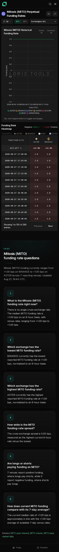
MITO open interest (20, 533)
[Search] (50, 4)
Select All (41, 31)
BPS (17, 21)
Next (50, 226)
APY (25, 21)
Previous (38, 226)
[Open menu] (55, 4)
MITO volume (36, 533)
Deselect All (51, 31)
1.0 (36, 154)
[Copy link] (55, 13)
